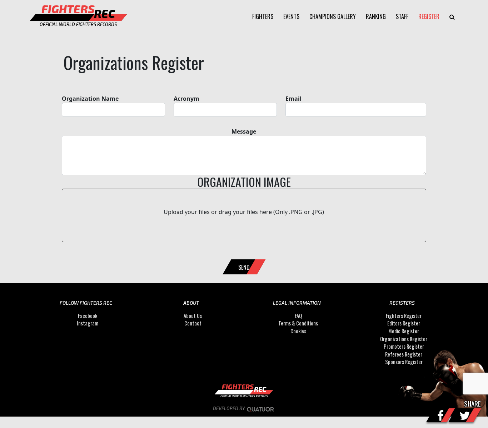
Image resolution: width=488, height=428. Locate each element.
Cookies (298, 331)
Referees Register (403, 354)
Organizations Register (403, 338)
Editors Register (403, 323)
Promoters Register (404, 346)
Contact (192, 323)
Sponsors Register (404, 362)
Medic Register (403, 331)
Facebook (87, 315)
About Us (193, 315)
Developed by (229, 408)
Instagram (87, 323)
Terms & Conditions (298, 323)
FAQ (298, 315)
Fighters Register (404, 315)
